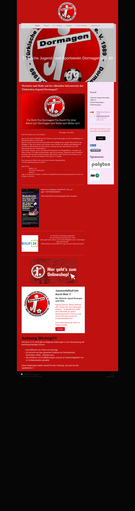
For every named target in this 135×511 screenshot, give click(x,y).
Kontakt (60, 329)
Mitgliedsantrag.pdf (103, 116)
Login (112, 374)
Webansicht (110, 376)
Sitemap (36, 374)
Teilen (94, 145)
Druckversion (28, 374)
